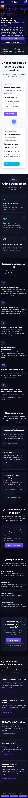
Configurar (23, 795)
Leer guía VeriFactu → (8, 690)
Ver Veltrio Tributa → (9, 466)
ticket (13, 209)
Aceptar (5, 795)
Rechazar (14, 795)
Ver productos (13, 38)
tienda (14, 206)
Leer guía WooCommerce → (9, 778)
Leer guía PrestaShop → (8, 712)
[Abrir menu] (2, 2)
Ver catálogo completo (14, 497)
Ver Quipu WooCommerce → (11, 443)
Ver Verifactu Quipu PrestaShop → (13, 489)
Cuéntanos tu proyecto (12, 42)
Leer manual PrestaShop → (9, 733)
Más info (23, 793)
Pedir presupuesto (11, 164)
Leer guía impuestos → (8, 754)
